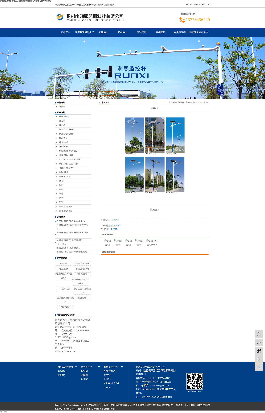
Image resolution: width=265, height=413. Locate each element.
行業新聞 (84, 375)
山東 (94, 409)
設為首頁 (189, 5)
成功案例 (141, 32)
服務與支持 (180, 32)
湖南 (105, 409)
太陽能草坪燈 (63, 172)
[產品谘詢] (259, 334)
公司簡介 (61, 371)
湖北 (101, 409)
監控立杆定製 (82, 274)
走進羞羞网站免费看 (84, 34)
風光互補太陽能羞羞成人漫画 (69, 160)
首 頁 (188, 102)
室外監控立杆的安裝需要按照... (68, 248)
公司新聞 (84, 371)
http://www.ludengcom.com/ (74, 405)
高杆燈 (61, 181)
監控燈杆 (62, 125)
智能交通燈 (65, 289)
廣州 (90, 409)
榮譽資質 (61, 375)
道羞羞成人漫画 (64, 177)
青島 (112, 409)
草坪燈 (61, 198)
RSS (203, 5)
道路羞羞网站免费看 (66, 134)
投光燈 (61, 202)
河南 (97, 409)
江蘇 (79, 409)
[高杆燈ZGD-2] (152, 241)
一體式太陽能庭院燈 (66, 168)
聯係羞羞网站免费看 (198, 34)
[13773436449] (259, 342)
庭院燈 (61, 185)
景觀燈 (61, 194)
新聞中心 (103, 32)
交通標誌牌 (63, 138)
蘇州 (109, 409)
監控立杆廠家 (63, 142)
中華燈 (61, 189)
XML (208, 5)
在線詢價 (160, 32)
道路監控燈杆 (82, 298)
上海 (82, 409)
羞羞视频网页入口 (65, 207)
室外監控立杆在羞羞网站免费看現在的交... (72, 252)
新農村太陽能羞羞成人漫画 (68, 164)
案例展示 (117, 226)
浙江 (86, 409)
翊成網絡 (192, 405)
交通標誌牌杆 (63, 147)
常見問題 (84, 379)
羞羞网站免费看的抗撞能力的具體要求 (71, 221)
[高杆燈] (107, 241)
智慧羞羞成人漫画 (65, 211)
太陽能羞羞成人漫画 (66, 155)
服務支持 (198, 405)
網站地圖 (197, 5)
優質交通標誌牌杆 (82, 269)
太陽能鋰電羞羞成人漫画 (68, 151)
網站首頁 (65, 32)
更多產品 (107, 388)
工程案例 (62, 107)
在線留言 (206, 405)
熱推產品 (58, 409)
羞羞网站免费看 (64, 117)
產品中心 (122, 32)
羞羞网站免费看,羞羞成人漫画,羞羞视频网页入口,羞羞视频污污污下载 (25, 1)
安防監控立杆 (64, 269)
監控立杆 (62, 121)
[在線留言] (259, 359)
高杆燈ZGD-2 (152, 245)
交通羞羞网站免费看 (66, 130)
